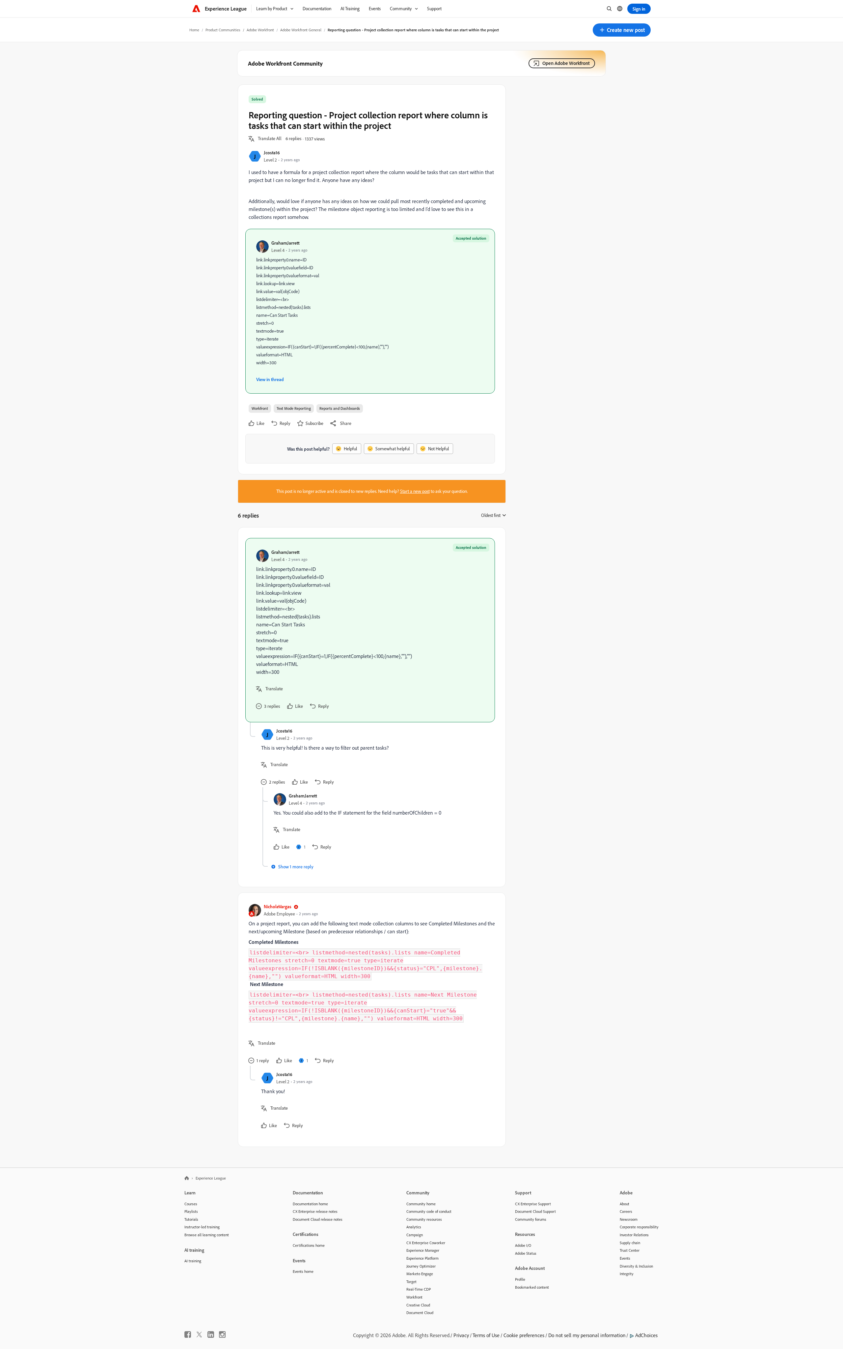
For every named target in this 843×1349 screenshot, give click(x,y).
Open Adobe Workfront (566, 63)
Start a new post (415, 491)
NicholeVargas (277, 906)
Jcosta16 (272, 152)
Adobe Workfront (260, 29)
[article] (370, 630)
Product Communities (222, 29)
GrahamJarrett (285, 243)
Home (194, 29)
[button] (622, 30)
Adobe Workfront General (300, 29)
